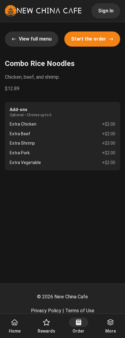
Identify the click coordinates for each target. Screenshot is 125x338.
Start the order (88, 39)
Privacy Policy (46, 310)
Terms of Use (79, 310)
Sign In (105, 11)
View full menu (35, 39)
